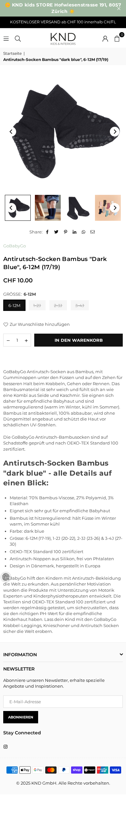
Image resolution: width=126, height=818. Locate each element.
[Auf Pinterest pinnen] (65, 232)
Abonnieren (20, 717)
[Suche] (18, 38)
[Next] (115, 131)
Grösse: (19, 294)
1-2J (37, 305)
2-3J (58, 305)
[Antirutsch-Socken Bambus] (48, 208)
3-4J (79, 305)
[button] (117, 38)
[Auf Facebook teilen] (47, 232)
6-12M (14, 305)
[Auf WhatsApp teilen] (83, 232)
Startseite (12, 53)
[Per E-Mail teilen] (92, 232)
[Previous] (11, 131)
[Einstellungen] (105, 38)
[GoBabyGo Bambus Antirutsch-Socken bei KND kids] (17, 207)
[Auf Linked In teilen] (74, 232)
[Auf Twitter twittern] (56, 232)
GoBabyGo (14, 245)
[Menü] (6, 38)
